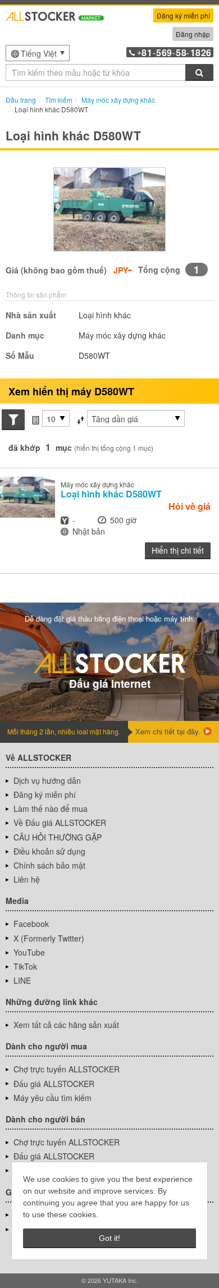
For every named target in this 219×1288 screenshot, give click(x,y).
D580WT (111, 493)
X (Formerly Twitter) (48, 938)
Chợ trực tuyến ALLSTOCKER (66, 1069)
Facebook (31, 923)
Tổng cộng (159, 269)
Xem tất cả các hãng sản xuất (66, 1024)
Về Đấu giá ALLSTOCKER (59, 822)
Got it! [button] (109, 1238)
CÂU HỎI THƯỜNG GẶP (57, 837)
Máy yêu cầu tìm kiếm (52, 1097)
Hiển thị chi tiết (178, 550)
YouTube (29, 952)
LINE (22, 980)
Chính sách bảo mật (49, 865)
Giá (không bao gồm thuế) (56, 270)
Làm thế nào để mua (50, 808)
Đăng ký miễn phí (183, 15)
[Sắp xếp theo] (80, 419)
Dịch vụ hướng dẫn (47, 780)
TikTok (25, 966)
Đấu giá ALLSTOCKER (53, 1083)
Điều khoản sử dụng (49, 851)
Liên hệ (26, 879)
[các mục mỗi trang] (35, 419)
